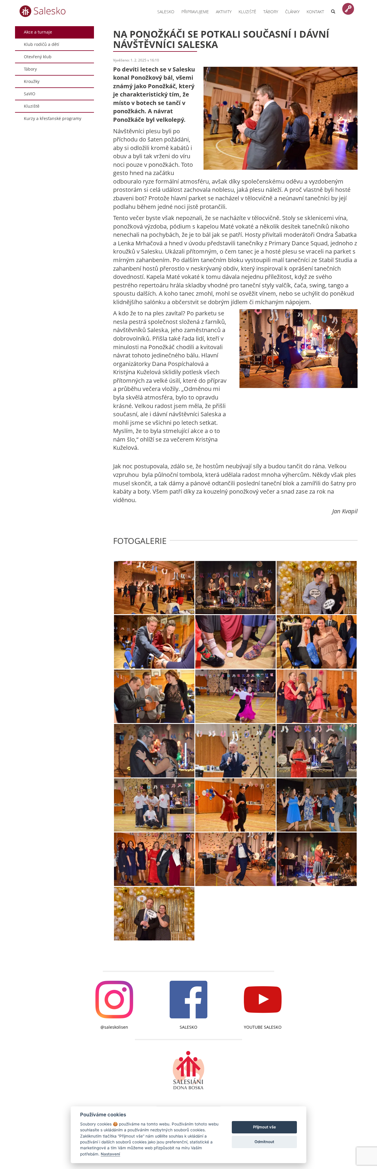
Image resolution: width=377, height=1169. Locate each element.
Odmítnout (264, 1141)
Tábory (270, 11)
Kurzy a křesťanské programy (52, 118)
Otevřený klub (38, 56)
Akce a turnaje (38, 32)
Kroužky (31, 81)
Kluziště (247, 11)
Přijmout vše (264, 1127)
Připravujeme (195, 11)
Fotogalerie (140, 540)
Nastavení (110, 1154)
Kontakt (315, 11)
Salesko (165, 11)
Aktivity (224, 11)
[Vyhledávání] (333, 8)
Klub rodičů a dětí (41, 44)
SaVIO (29, 93)
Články (292, 11)
